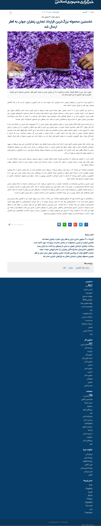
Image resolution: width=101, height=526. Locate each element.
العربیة (90, 492)
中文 (90, 485)
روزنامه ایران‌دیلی (86, 468)
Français (88, 512)
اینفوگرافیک (88, 423)
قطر (64, 268)
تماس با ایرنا (88, 289)
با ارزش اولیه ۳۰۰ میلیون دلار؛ (50, 17)
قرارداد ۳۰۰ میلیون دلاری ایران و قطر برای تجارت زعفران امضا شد (68, 239)
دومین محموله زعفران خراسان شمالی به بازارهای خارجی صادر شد (68, 256)
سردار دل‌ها (88, 402)
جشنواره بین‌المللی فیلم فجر (87, 410)
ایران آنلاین (88, 464)
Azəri (90, 495)
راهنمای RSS (87, 299)
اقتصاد (92, 12)
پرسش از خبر (88, 420)
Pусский (89, 505)
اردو (91, 509)
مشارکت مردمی (87, 317)
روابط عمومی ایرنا (86, 303)
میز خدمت (88, 320)
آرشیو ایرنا (89, 293)
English (89, 488)
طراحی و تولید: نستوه (88, 525)
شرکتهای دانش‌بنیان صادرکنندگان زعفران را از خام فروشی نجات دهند (67, 249)
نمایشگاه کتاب (87, 416)
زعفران (71, 268)
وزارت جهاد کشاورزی (82, 268)
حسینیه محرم (87, 433)
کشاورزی (85, 12)
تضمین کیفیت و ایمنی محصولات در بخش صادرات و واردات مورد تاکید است (64, 242)
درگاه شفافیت (87, 313)
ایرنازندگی (88, 454)
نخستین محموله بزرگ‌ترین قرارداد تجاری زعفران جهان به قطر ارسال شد (50, 24)
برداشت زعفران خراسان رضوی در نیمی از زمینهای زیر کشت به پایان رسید (65, 246)
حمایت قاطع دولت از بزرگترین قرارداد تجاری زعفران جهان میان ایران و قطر (64, 253)
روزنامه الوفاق (87, 461)
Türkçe (89, 499)
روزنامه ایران (88, 457)
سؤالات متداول (87, 296)
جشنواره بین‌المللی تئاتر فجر (87, 441)
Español (88, 502)
